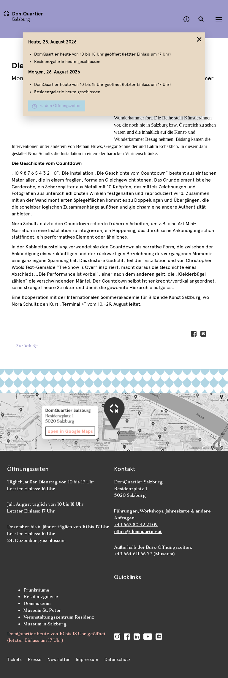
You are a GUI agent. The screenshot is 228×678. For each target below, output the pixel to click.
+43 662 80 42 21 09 (136, 524)
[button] (201, 19)
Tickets (14, 659)
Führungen (126, 511)
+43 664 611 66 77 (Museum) (144, 554)
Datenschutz (117, 659)
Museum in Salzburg (44, 624)
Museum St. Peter (42, 610)
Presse (34, 659)
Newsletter (59, 659)
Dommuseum (36, 603)
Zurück (23, 346)
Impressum (87, 659)
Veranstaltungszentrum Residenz (58, 617)
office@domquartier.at (138, 531)
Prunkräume (36, 590)
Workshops (151, 511)
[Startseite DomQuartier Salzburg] (91, 19)
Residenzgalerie (40, 596)
